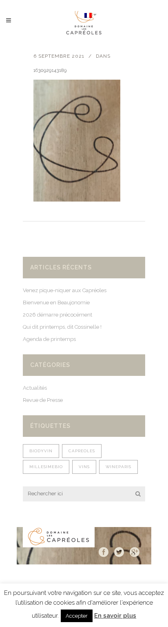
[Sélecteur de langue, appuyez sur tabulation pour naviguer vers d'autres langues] (90, 15)
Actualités (35, 388)
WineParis (118, 466)
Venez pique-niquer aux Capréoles (64, 290)
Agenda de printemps (49, 339)
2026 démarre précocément (57, 315)
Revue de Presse (43, 400)
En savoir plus (115, 615)
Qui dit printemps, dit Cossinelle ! (62, 327)
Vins (84, 466)
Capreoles (82, 451)
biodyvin (41, 451)
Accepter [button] (77, 616)
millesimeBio (46, 466)
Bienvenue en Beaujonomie (56, 302)
